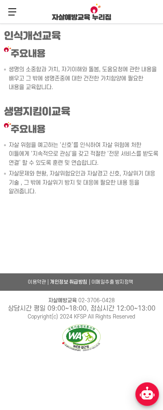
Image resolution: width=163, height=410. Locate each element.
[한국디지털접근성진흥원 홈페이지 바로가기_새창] (81, 338)
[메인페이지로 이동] (81, 12)
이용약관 (37, 282)
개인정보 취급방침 (68, 282)
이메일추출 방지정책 (112, 282)
